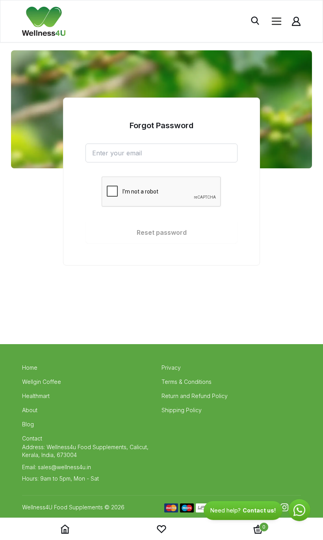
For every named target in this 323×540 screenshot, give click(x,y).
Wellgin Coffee (41, 381)
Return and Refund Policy (195, 396)
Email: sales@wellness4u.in (56, 467)
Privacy (171, 367)
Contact (32, 438)
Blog (28, 424)
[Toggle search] (256, 21)
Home (29, 367)
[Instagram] (284, 507)
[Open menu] (276, 21)
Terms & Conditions (187, 381)
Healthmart (36, 396)
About (29, 410)
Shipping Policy (182, 410)
